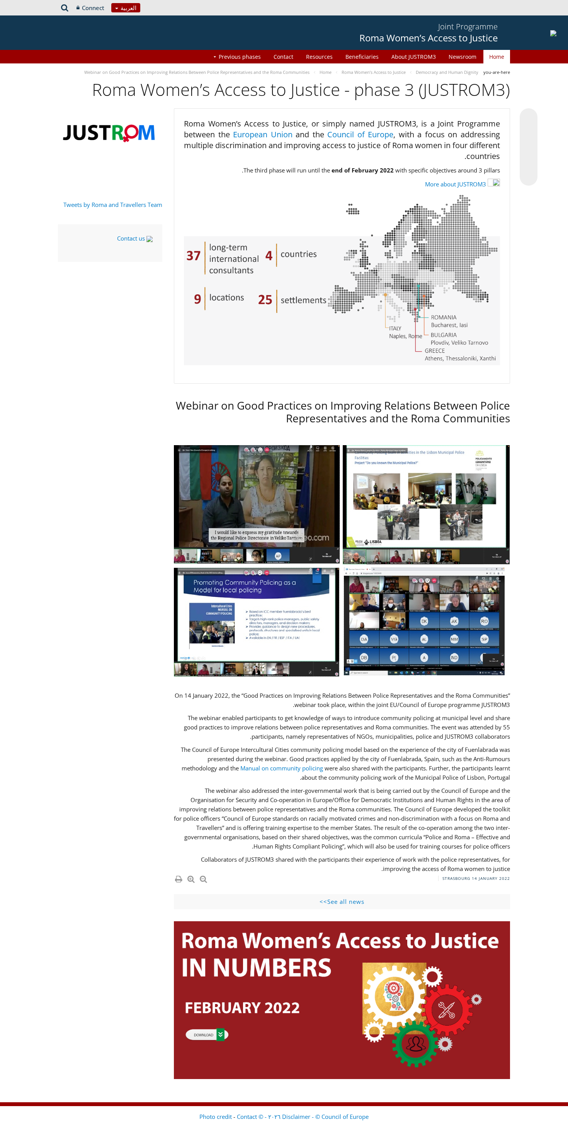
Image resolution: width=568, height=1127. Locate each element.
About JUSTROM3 (413, 56)
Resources (319, 56)
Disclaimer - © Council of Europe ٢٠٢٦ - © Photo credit (284, 1116)
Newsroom (462, 56)
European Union (264, 134)
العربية (127, 8)
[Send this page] (528, 177)
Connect (93, 8)
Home (496, 56)
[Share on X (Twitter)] (528, 132)
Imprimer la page (178, 877)
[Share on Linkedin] (528, 162)
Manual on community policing (281, 768)
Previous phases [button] (240, 56)
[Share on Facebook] (528, 147)
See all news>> (342, 901)
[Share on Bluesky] (528, 118)
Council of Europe (360, 134)
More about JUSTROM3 (455, 184)
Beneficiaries (362, 56)
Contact (283, 56)
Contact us (131, 238)
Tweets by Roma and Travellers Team (112, 204)
